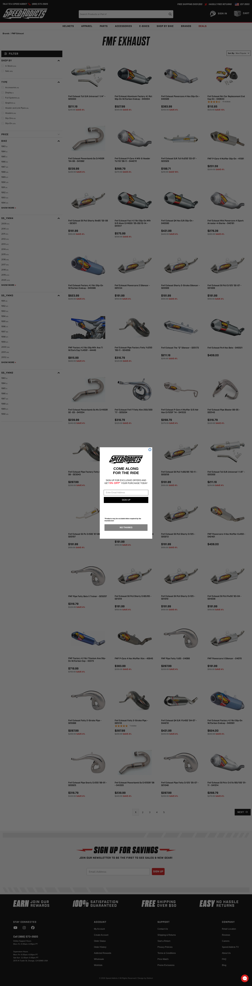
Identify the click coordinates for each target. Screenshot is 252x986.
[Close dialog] (150, 449)
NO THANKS (126, 527)
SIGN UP (126, 500)
